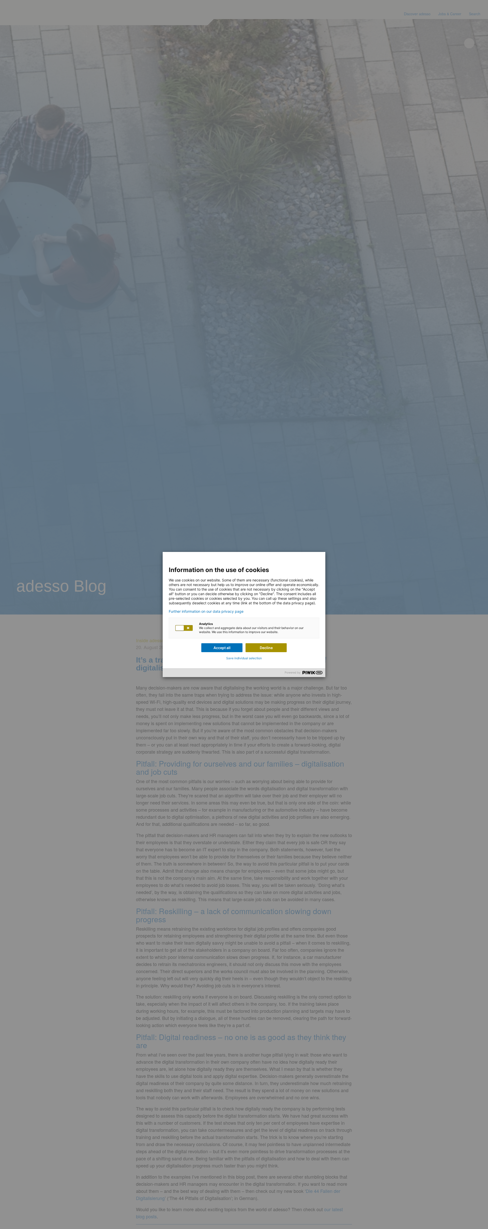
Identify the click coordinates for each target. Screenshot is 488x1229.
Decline (266, 648)
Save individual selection (244, 658)
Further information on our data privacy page (206, 611)
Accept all (222, 648)
